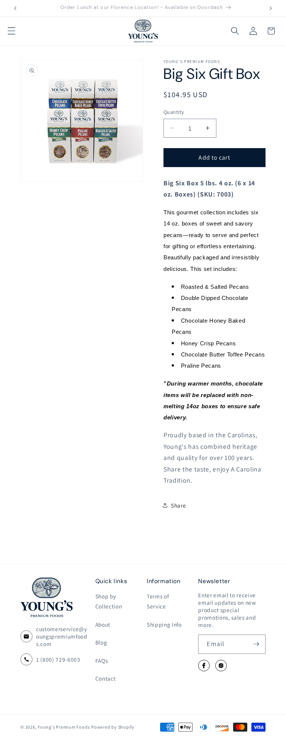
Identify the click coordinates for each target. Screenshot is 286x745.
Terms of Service (158, 601)
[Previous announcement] (15, 8)
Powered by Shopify (112, 727)
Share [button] (178, 505)
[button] (11, 31)
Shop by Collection (108, 601)
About (102, 624)
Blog (101, 642)
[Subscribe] (256, 644)
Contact (105, 678)
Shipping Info (164, 624)
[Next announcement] (271, 8)
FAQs (101, 660)
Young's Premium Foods (64, 727)
